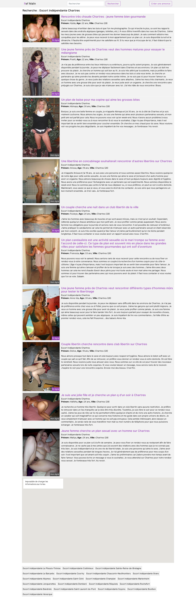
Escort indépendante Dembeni (72, 584)
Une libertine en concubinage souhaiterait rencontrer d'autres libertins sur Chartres (116, 161)
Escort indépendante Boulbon (142, 589)
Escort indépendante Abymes (37, 578)
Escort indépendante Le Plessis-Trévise (42, 568)
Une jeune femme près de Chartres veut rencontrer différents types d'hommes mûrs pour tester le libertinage (117, 289)
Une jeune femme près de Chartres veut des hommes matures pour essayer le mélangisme (113, 51)
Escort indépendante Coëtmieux (78, 568)
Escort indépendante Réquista (103, 584)
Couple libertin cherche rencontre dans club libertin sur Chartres (104, 344)
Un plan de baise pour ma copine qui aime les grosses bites (100, 99)
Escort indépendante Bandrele (37, 589)
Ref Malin (30, 3)
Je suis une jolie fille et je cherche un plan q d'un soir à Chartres (103, 395)
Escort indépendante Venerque (37, 594)
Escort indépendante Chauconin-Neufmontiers (108, 573)
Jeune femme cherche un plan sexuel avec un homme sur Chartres (105, 430)
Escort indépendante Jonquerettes (39, 584)
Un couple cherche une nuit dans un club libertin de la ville (99, 207)
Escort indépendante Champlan (101, 578)
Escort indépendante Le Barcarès (38, 573)
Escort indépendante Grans (146, 573)
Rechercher (113, 3)
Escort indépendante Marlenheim (133, 578)
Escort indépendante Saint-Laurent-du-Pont (75, 589)
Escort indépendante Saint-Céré (68, 578)
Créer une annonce (160, 3)
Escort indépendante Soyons (111, 589)
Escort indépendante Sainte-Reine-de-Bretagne (118, 568)
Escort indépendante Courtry (70, 573)
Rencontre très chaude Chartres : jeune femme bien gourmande (103, 16)
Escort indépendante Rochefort (135, 584)
